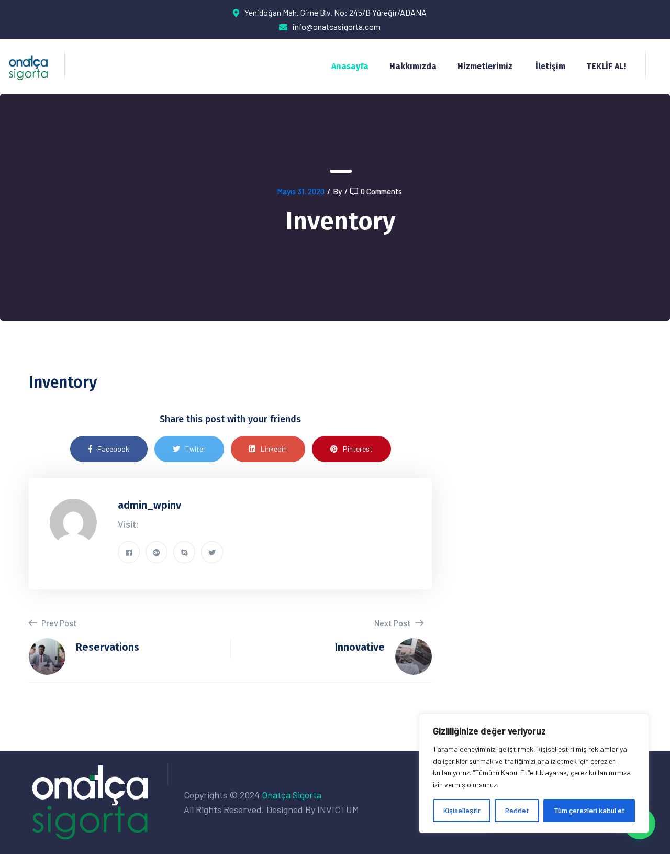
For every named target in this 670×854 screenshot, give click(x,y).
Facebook (113, 448)
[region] (534, 773)
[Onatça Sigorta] (28, 66)
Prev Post (58, 623)
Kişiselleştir (462, 810)
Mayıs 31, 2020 (301, 191)
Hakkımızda (413, 66)
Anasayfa (349, 66)
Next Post (393, 623)
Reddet (517, 810)
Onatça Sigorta (291, 795)
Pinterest (358, 448)
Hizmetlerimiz (484, 66)
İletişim (550, 66)
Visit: (128, 524)
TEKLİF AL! (606, 66)
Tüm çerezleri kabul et (589, 810)
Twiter (195, 448)
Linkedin (274, 448)
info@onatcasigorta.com (337, 26)
